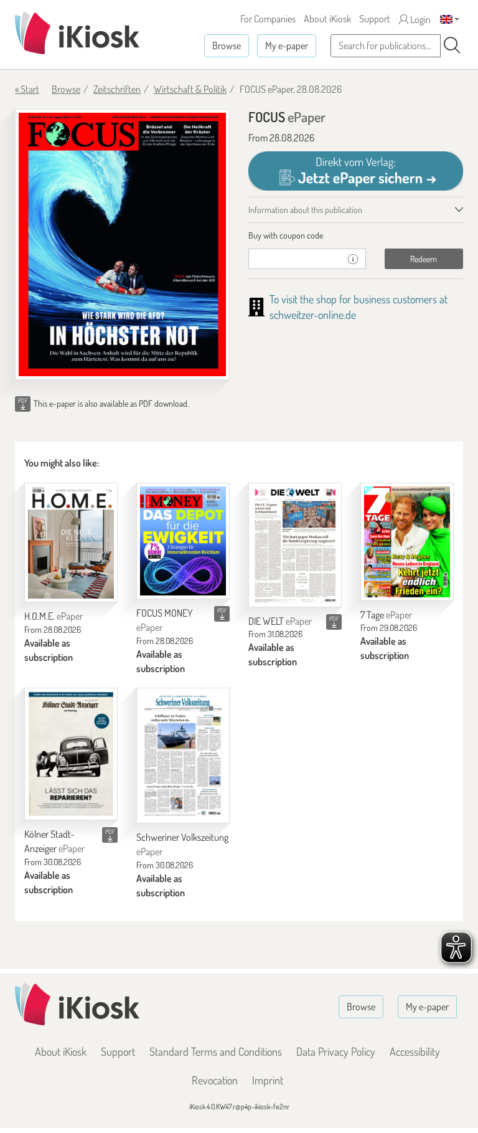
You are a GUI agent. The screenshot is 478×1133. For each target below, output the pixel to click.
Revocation (215, 1080)
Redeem (423, 259)
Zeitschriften (117, 89)
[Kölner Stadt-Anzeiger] (71, 754)
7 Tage (386, 615)
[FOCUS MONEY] (183, 541)
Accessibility (415, 1051)
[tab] (355, 235)
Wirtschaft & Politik (190, 89)
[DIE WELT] (295, 545)
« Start (27, 89)
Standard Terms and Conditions (215, 1051)
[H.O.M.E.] (71, 543)
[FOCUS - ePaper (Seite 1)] (122, 244)
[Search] (452, 45)
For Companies (268, 18)
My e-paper (286, 45)
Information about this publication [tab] (305, 209)
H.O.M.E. (53, 616)
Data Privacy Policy (335, 1051)
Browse (226, 45)
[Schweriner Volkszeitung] (183, 755)
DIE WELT (280, 621)
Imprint (267, 1080)
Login (419, 19)
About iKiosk (327, 18)
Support (374, 18)
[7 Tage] (407, 542)
